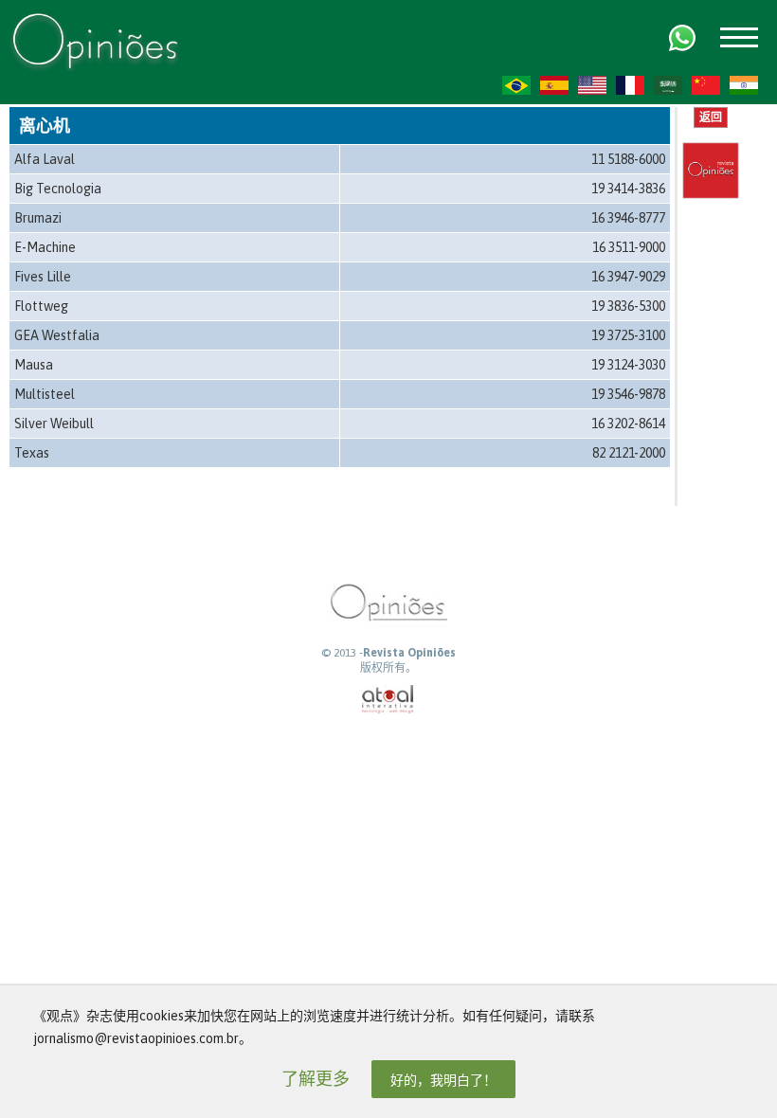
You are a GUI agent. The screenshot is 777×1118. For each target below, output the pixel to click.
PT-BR (516, 85)
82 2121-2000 (628, 452)
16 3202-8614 (628, 423)
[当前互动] (388, 699)
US (592, 85)
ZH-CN (706, 85)
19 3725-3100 (628, 335)
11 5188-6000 (628, 159)
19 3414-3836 (628, 188)
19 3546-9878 (628, 394)
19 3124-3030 (628, 364)
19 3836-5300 (628, 306)
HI (744, 85)
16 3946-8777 (628, 217)
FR (630, 85)
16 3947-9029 (628, 276)
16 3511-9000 (628, 247)
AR (668, 85)
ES (554, 85)
